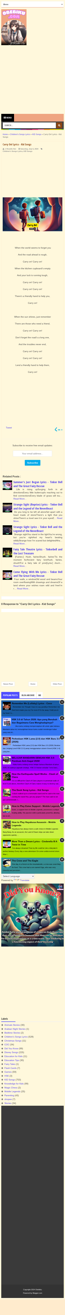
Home (32, 684)
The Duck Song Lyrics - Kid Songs (30, 790)
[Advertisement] (32, 79)
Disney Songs (11, 1052)
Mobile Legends (12, 1091)
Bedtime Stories (12, 1032)
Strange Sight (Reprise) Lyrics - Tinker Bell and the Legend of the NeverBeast (37, 506)
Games (8, 1072)
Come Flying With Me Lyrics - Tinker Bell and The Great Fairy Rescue (37, 574)
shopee (8, 1099)
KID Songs (28, 151)
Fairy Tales (9, 1064)
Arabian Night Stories (15, 1029)
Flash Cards (10, 1068)
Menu (9, 117)
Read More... (20, 498)
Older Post (57, 684)
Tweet (9, 427)
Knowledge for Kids (14, 1083)
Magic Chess (10, 1087)
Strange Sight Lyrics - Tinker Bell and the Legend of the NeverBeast (37, 529)
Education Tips (11, 1060)
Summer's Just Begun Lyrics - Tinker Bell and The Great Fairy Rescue (37, 484)
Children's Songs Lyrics (13, 151)
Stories (7, 1103)
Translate (24, 880)
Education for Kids (13, 1056)
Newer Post (8, 684)
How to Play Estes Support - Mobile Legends (36, 806)
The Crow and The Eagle (25, 860)
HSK (6, 1076)
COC (6, 1044)
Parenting (9, 1095)
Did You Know (11, 1048)
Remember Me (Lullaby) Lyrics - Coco (32, 703)
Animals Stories (12, 1025)
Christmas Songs (12, 1040)
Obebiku (38, 1290)
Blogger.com (37, 1293)
